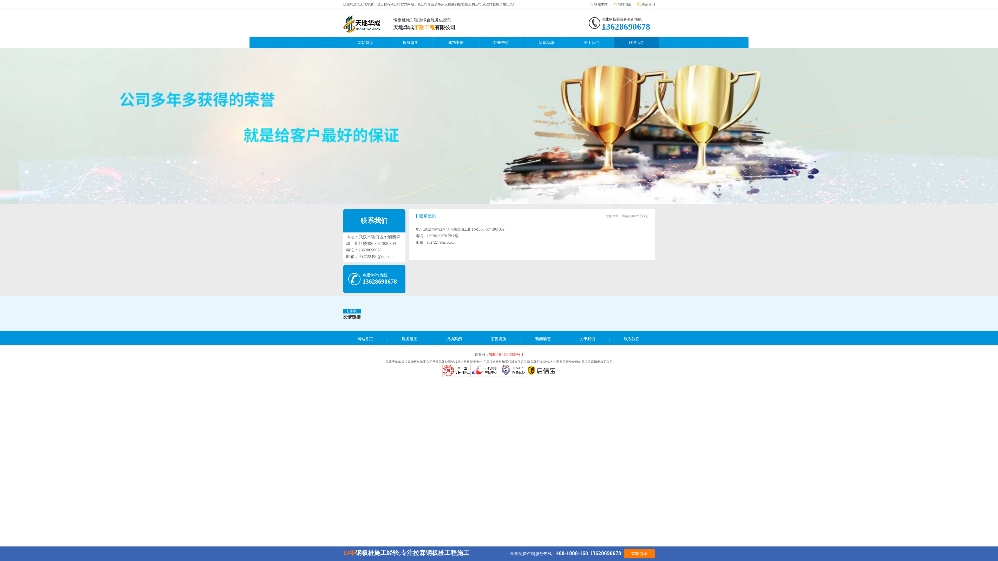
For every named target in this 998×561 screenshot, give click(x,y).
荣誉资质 (501, 43)
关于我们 (591, 43)
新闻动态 (546, 43)
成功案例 (456, 43)
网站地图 (624, 4)
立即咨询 (639, 553)
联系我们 (648, 4)
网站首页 (365, 43)
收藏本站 (601, 4)
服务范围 (410, 43)
